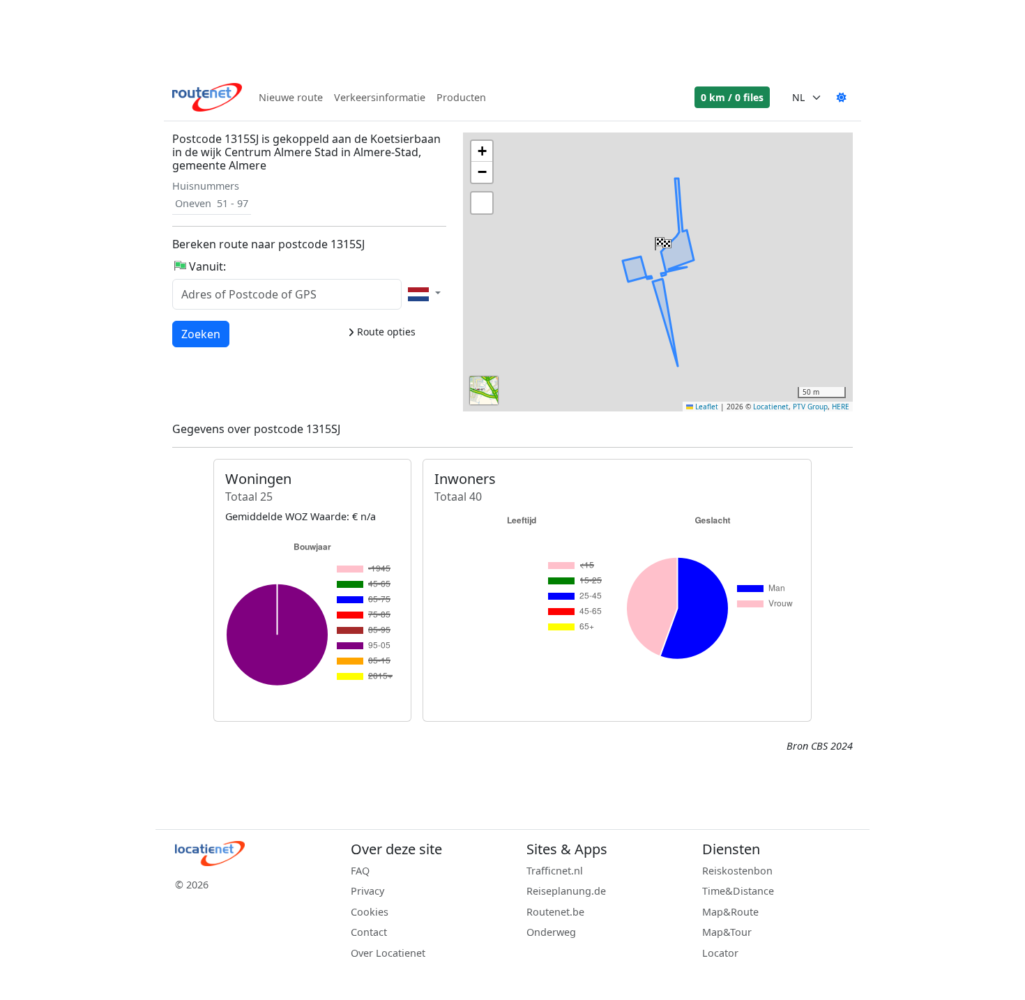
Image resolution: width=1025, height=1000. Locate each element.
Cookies (369, 911)
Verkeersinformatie (379, 97)
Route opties (385, 331)
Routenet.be (555, 911)
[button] (661, 240)
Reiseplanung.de (566, 890)
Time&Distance (738, 890)
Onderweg (551, 932)
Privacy (367, 890)
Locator (720, 953)
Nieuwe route (291, 97)
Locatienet (771, 406)
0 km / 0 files (732, 97)
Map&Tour (727, 932)
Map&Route (730, 911)
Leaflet (705, 406)
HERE (840, 406)
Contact (369, 932)
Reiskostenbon (737, 870)
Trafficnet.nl (554, 870)
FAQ (360, 870)
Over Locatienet (388, 953)
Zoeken (201, 334)
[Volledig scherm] (481, 202)
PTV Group (810, 406)
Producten (461, 97)
